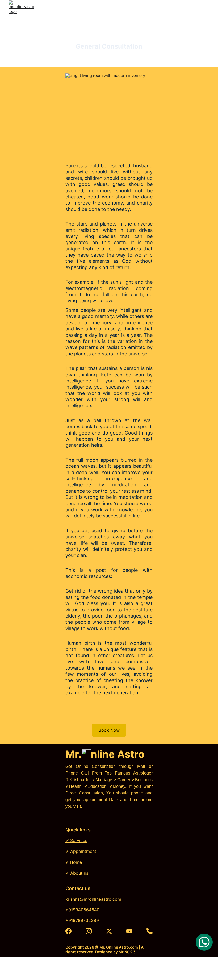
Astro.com (128, 947)
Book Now (109, 730)
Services (78, 840)
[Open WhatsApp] (204, 942)
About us (78, 873)
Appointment (82, 851)
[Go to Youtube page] (129, 931)
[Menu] (206, 14)
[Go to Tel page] (149, 931)
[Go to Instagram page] (89, 931)
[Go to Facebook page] (68, 931)
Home (76, 862)
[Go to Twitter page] (109, 931)
